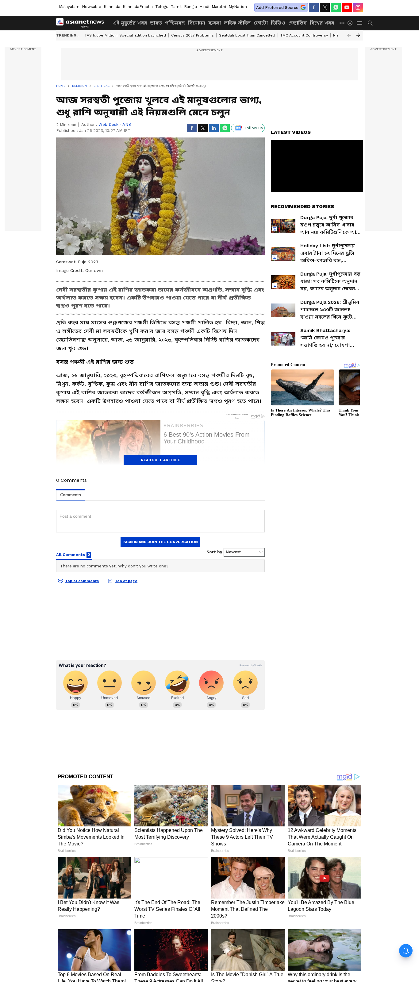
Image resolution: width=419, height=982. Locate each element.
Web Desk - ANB (114, 124)
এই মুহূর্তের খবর (130, 23)
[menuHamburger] (360, 23)
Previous (349, 35)
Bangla (190, 6)
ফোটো (261, 23)
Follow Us (254, 128)
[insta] (358, 7)
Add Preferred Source (277, 7)
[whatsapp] (336, 7)
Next (358, 35)
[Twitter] (325, 7)
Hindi (204, 6)
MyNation (238, 6)
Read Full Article (160, 460)
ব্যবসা (214, 23)
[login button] (352, 23)
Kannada (112, 6)
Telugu (161, 6)
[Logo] (82, 23)
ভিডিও (278, 23)
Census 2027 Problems (192, 35)
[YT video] (347, 7)
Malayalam (69, 6)
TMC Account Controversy (304, 35)
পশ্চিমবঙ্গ (175, 23)
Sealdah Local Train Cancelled (247, 35)
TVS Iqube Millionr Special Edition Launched (125, 35)
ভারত (156, 23)
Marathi (219, 6)
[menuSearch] (370, 23)
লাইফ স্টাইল (237, 23)
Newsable (91, 6)
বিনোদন (196, 23)
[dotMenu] (342, 23)
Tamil (176, 6)
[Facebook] (314, 7)
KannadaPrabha (138, 6)
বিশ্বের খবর (322, 23)
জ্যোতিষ (297, 23)
